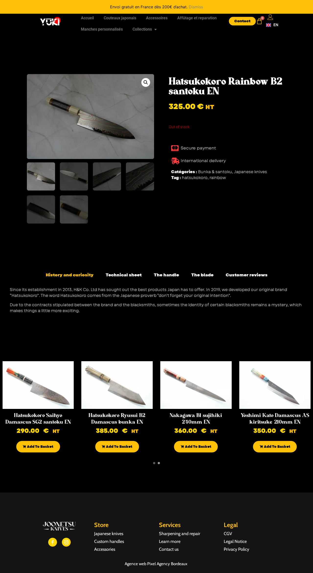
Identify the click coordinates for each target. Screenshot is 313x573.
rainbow (218, 177)
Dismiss (196, 6)
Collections (142, 29)
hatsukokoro (195, 177)
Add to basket (39, 446)
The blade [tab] (202, 275)
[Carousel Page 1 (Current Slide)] (154, 463)
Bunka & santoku (215, 172)
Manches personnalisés (102, 29)
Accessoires (157, 18)
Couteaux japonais (120, 18)
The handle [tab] (166, 275)
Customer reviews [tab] (247, 275)
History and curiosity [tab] (69, 275)
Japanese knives (250, 172)
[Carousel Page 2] (159, 463)
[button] (145, 82)
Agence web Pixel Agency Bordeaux (156, 563)
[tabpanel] (156, 302)
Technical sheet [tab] (124, 275)
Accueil (87, 18)
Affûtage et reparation (197, 18)
